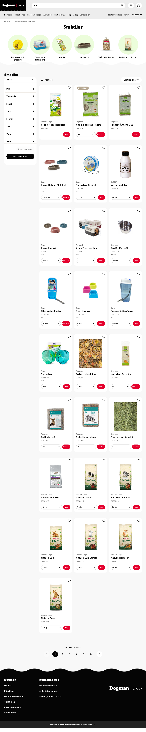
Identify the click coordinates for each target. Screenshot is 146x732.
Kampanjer (8, 15)
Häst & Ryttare (60, 15)
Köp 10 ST (100, 134)
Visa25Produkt (20, 156)
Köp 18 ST (66, 323)
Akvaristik (47, 15)
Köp (66, 134)
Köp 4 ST (66, 446)
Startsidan (8, 21)
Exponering (73, 15)
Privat (126, 15)
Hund (17, 15)
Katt (23, 15)
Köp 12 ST (66, 260)
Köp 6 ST (136, 134)
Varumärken (85, 15)
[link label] (13, 5)
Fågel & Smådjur (34, 15)
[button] (46, 654)
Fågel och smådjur (20, 21)
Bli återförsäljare (115, 15)
